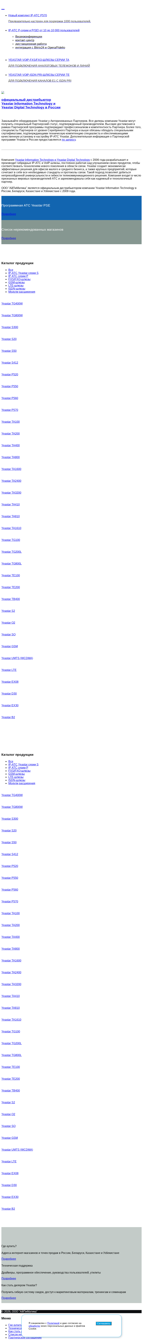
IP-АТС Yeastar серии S (23, 272)
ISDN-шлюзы (16, 288)
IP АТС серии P (18, 276)
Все (10, 269)
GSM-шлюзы (16, 282)
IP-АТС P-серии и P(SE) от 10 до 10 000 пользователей (44, 39)
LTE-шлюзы (16, 285)
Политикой (53, 1323)
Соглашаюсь (103, 1323)
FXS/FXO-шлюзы (19, 279)
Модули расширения (21, 291)
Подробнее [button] (8, 214)
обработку (34, 1325)
